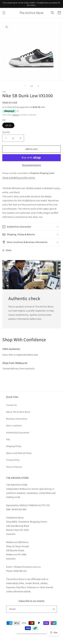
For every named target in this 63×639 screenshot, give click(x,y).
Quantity (6, 132)
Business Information (16, 418)
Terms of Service (14, 467)
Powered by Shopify (39, 633)
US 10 (8, 125)
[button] (3, 12)
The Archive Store (27, 633)
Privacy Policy (12, 460)
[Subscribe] (53, 609)
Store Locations (14, 425)
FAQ (8, 439)
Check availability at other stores (18, 177)
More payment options (31, 165)
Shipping (15, 115)
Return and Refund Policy (18, 453)
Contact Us (11, 405)
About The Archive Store (18, 412)
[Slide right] (38, 86)
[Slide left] (24, 86)
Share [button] (8, 250)
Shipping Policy (13, 446)
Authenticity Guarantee (17, 432)
